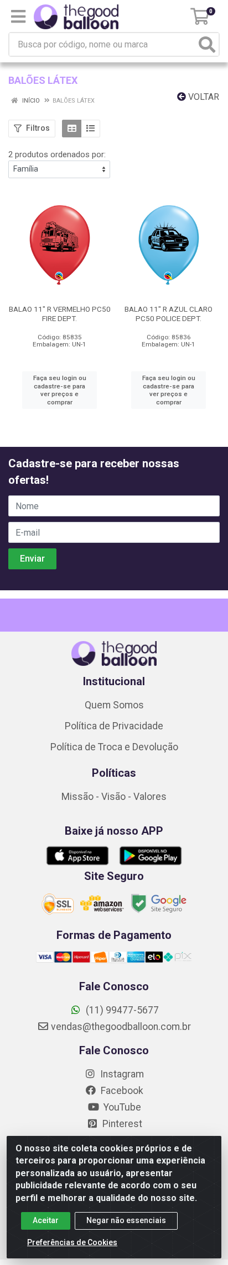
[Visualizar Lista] (90, 128)
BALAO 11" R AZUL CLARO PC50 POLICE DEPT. (169, 314)
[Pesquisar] (207, 44)
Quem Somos (114, 705)
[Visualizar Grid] (71, 128)
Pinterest (121, 1123)
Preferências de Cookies (72, 1242)
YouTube (121, 1107)
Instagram (121, 1074)
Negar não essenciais (126, 1220)
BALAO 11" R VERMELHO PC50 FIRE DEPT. (60, 314)
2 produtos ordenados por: (57, 154)
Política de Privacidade (114, 726)
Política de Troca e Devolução (114, 746)
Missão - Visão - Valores (114, 796)
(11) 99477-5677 (121, 1010)
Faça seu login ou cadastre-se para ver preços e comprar (59, 390)
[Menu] (18, 16)
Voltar (202, 97)
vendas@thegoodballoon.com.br (121, 1026)
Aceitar (46, 1220)
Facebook (121, 1090)
